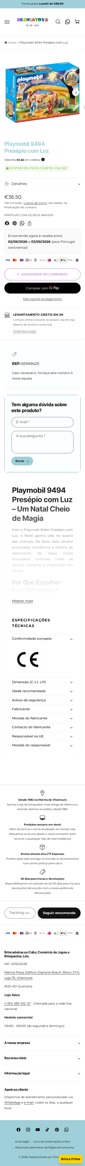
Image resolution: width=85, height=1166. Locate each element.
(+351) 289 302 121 (17, 1003)
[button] (7, 22)
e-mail (29, 1102)
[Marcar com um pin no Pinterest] (14, 223)
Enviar (19, 461)
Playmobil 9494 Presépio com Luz (43, 42)
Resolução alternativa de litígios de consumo (44, 1147)
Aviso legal (22, 1141)
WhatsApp (12, 1102)
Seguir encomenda (59, 913)
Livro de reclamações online (51, 1141)
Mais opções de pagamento (42, 298)
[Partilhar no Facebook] (7, 223)
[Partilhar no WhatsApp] (22, 223)
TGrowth (58, 1157)
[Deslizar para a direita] (75, 92)
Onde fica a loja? (24, 331)
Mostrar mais (22, 601)
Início (12, 42)
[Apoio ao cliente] (67, 22)
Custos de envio (35, 203)
